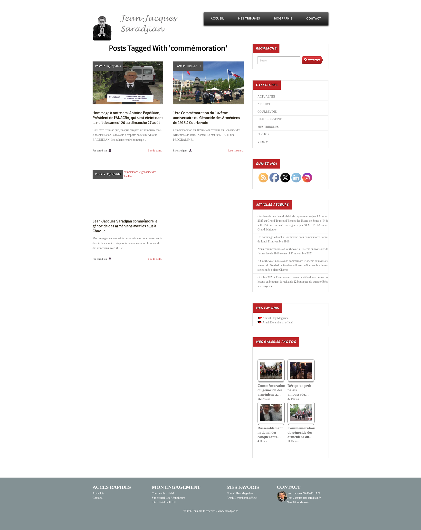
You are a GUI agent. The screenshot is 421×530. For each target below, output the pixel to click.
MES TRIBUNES (249, 18)
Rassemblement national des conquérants (270, 432)
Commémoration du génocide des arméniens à (271, 390)
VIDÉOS (263, 142)
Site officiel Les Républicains (168, 498)
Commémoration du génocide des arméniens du (301, 432)
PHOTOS (263, 134)
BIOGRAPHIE (283, 18)
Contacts (98, 498)
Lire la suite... (155, 150)
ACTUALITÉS (267, 96)
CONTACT (313, 18)
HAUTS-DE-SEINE (270, 119)
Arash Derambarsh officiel (277, 322)
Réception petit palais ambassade (299, 390)
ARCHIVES (265, 104)
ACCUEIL (217, 18)
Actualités (98, 493)
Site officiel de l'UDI (164, 502)
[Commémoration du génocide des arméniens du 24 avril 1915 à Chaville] (301, 420)
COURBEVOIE (267, 111)
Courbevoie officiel (163, 493)
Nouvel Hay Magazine (275, 318)
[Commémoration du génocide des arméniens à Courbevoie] (271, 378)
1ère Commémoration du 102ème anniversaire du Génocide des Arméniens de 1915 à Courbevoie (206, 117)
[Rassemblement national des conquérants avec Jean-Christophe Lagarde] (271, 420)
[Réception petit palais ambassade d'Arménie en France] (301, 378)
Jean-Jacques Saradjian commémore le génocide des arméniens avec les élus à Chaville (125, 226)
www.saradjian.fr (228, 511)
